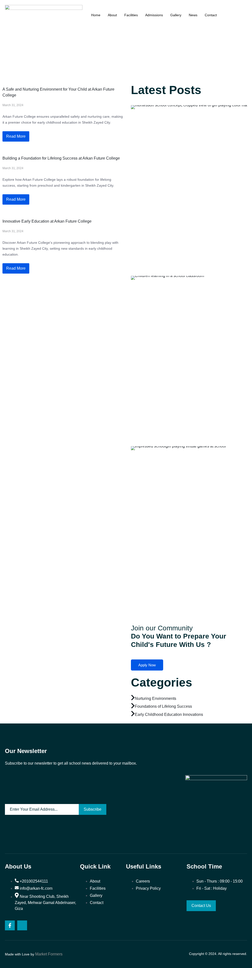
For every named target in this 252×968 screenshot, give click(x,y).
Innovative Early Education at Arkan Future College (47, 221)
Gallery (175, 15)
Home (95, 15)
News (193, 15)
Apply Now (147, 665)
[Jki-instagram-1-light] (22, 925)
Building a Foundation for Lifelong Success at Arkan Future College (61, 158)
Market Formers (49, 954)
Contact (211, 15)
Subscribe (92, 809)
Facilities (131, 15)
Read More (16, 136)
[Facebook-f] (10, 925)
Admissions (154, 15)
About (112, 15)
